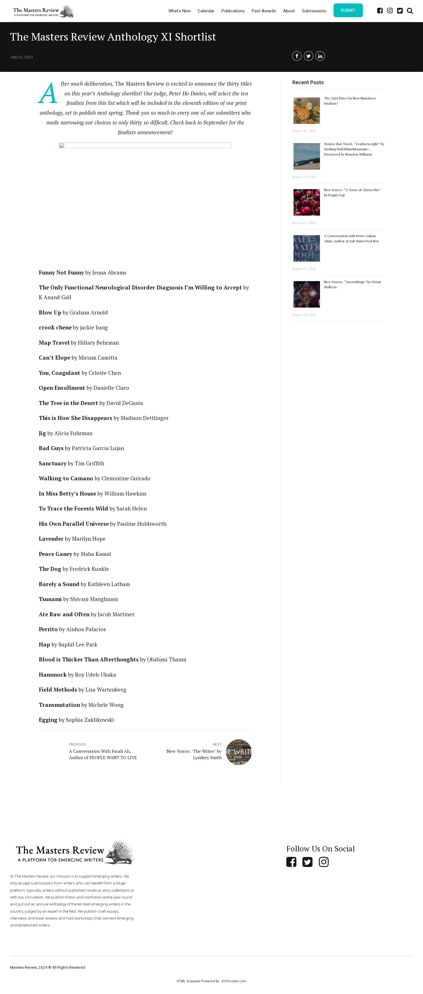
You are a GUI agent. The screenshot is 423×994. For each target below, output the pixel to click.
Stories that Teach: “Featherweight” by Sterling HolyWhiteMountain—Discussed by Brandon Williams (354, 149)
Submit (348, 10)
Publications (233, 11)
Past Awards (264, 11)
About (289, 11)
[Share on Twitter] (308, 56)
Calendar (206, 11)
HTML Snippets (188, 981)
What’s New (179, 11)
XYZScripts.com (234, 981)
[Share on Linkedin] (320, 56)
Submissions (314, 11)
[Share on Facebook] (297, 56)
